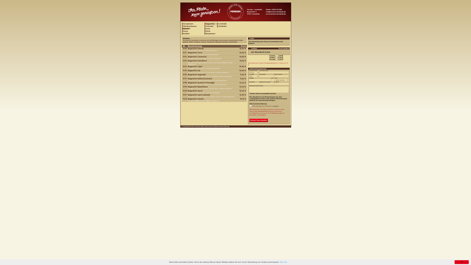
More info (283, 262)
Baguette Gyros (195, 91)
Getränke (222, 26)
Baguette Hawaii (195, 48)
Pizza (185, 31)
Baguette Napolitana (198, 87)
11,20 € (243, 74)
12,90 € (242, 95)
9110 (185, 48)
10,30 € (242, 48)
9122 (185, 99)
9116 (185, 74)
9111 (184, 53)
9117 (185, 79)
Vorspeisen (188, 24)
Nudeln (186, 34)
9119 (185, 87)
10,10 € (243, 99)
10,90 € (242, 53)
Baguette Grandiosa (197, 61)
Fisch (207, 31)
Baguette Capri (195, 66)
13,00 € (242, 61)
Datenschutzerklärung (266, 106)
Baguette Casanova (197, 57)
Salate (186, 29)
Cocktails (222, 24)
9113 (185, 61)
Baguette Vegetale (197, 74)
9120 (185, 91)
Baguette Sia (194, 70)
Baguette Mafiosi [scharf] (200, 79)
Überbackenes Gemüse (190, 26)
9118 (185, 83)
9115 (185, 70)
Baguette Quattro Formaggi (201, 83)
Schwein (209, 26)
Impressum (209, 126)
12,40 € (242, 83)
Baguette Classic (196, 99)
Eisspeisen (210, 34)
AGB (253, 106)
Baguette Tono (195, 53)
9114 (185, 66)
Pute (207, 29)
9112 (185, 57)
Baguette (210, 24)
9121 (185, 95)
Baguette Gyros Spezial (199, 95)
